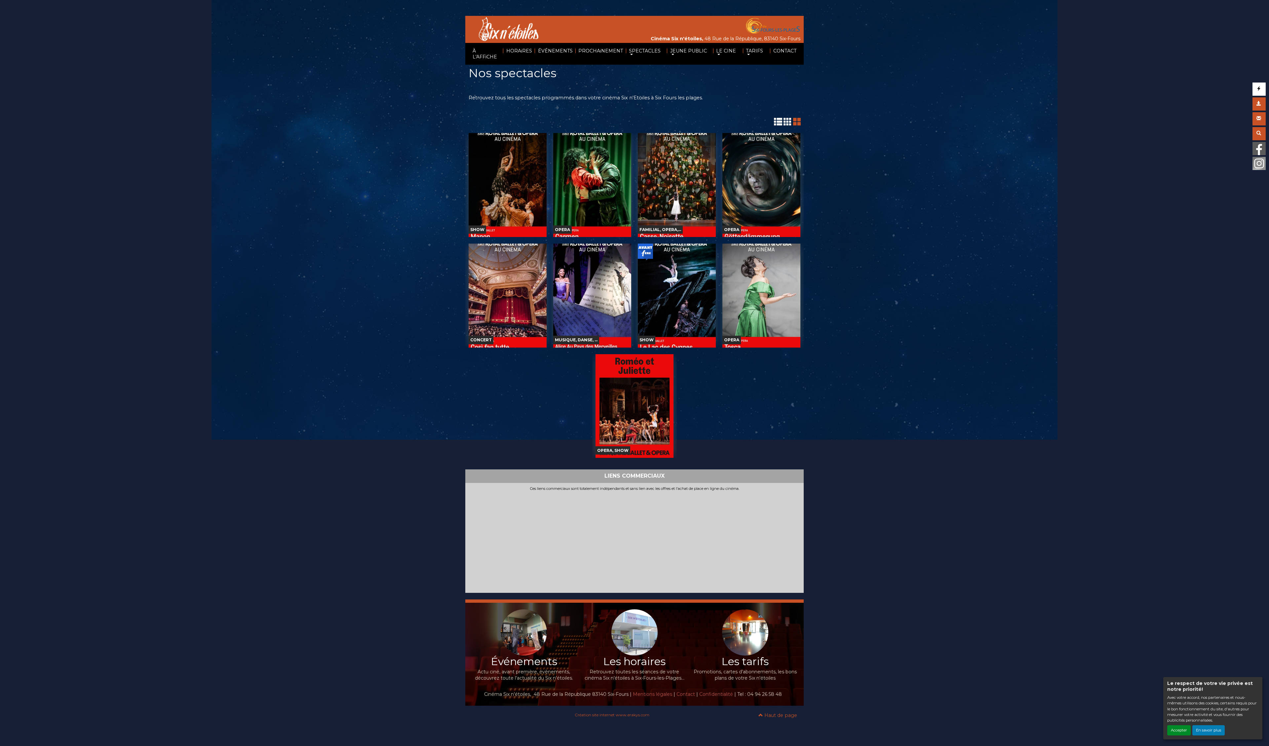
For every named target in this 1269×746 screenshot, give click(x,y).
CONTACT (784, 51)
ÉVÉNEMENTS (555, 51)
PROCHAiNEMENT (600, 51)
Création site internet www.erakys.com (612, 714)
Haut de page (780, 715)
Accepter (1179, 730)
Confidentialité (716, 694)
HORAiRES (519, 51)
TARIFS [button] (754, 51)
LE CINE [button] (726, 51)
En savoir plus (1208, 730)
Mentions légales (652, 694)
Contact (685, 694)
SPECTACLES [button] (645, 51)
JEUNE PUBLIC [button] (688, 51)
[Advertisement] (634, 540)
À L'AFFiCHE (485, 54)
